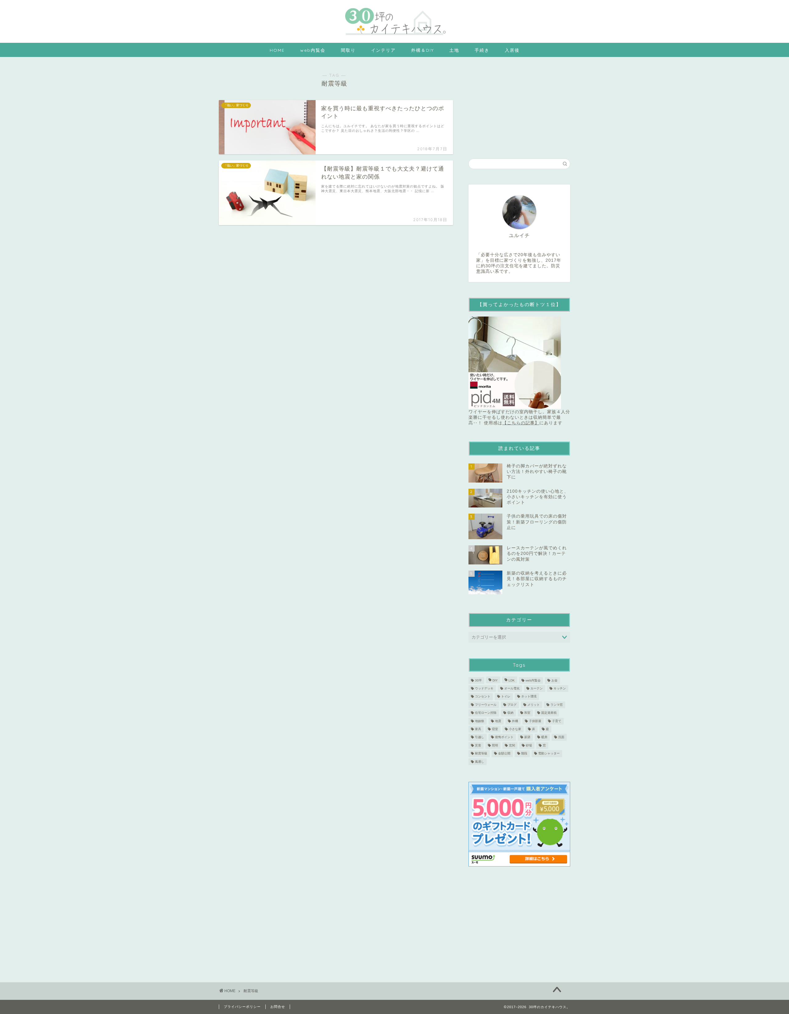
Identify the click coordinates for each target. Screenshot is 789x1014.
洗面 (561, 737)
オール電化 (512, 688)
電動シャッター (549, 753)
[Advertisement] (519, 104)
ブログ (512, 704)
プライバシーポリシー (242, 1006)
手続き (482, 50)
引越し (479, 737)
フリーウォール (486, 704)
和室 (527, 713)
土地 (454, 50)
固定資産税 (549, 713)
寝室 (495, 729)
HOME (277, 50)
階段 (524, 753)
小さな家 (515, 729)
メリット (533, 704)
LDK (512, 680)
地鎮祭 (479, 721)
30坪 (478, 680)
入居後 (512, 50)
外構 (515, 721)
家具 (478, 729)
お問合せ (277, 1006)
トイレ (505, 696)
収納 (510, 713)
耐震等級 (481, 753)
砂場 (529, 745)
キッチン (560, 688)
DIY (495, 680)
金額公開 (504, 753)
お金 (554, 680)
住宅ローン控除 (486, 713)
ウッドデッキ (484, 688)
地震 (498, 721)
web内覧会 (312, 50)
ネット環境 (529, 696)
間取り (348, 50)
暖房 (544, 737)
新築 (527, 737)
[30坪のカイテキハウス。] (394, 37)
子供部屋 (535, 721)
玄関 (512, 745)
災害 (478, 745)
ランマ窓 (556, 704)
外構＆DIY (422, 50)
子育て (556, 721)
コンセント (482, 696)
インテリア (383, 50)
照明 (495, 745)
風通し (479, 761)
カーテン (536, 688)
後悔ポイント (504, 737)
